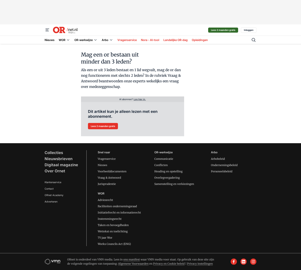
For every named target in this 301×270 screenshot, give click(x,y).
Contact (49, 188)
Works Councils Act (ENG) (114, 244)
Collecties (54, 152)
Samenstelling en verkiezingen (174, 184)
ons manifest (131, 259)
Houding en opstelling (168, 171)
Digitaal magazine (61, 165)
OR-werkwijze (163, 152)
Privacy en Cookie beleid (169, 263)
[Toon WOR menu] (68, 40)
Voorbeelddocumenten (112, 171)
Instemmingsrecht (110, 218)
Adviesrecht (105, 200)
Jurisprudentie (107, 184)
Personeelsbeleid (221, 171)
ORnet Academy (54, 195)
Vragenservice (107, 158)
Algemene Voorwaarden (133, 263)
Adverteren (51, 201)
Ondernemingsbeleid (224, 165)
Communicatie (163, 158)
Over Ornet (55, 171)
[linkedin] (243, 261)
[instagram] (253, 261)
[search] (253, 40)
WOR (101, 193)
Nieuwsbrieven (58, 158)
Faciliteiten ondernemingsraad (117, 206)
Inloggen (248, 30)
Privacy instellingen (200, 263)
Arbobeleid (218, 158)
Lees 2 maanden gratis (223, 30)
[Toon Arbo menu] (111, 40)
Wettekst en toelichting (113, 231)
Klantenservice (53, 182)
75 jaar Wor (105, 237)
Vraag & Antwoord (109, 177)
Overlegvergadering (167, 177)
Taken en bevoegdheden (113, 225)
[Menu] (47, 30)
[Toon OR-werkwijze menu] (95, 40)
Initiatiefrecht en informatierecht (119, 212)
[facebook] (234, 261)
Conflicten (161, 165)
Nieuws (102, 165)
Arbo (214, 152)
